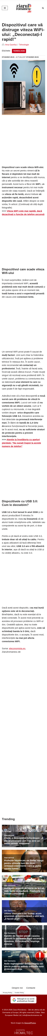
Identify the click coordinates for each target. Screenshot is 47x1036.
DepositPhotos (30, 1023)
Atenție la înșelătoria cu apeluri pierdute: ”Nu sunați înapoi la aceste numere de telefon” (21, 443)
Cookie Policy (19, 992)
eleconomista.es (17, 648)
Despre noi (17, 988)
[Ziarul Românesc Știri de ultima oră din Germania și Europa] (23, 8)
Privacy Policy (7, 992)
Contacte (30, 988)
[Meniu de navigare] (5, 8)
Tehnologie (24, 44)
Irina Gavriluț (11, 44)
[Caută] (43, 8)
